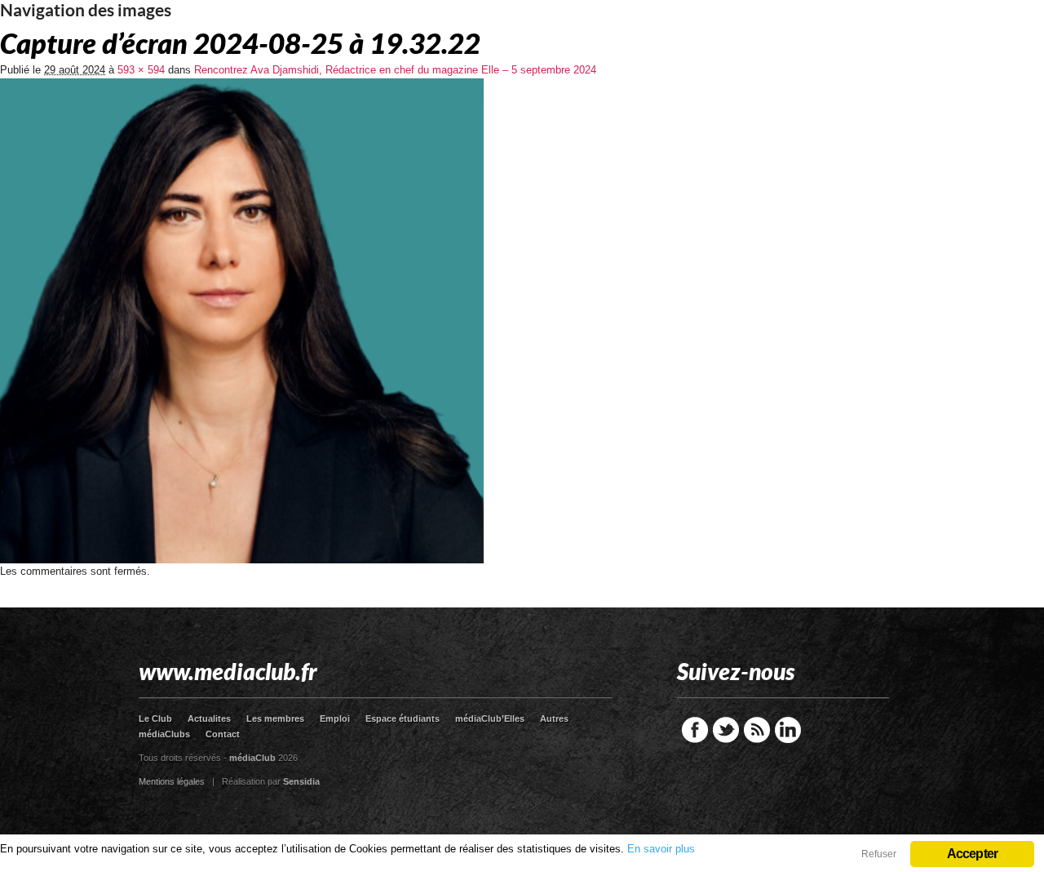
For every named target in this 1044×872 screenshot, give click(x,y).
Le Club (155, 718)
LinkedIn (788, 730)
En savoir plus (661, 849)
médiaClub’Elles (489, 718)
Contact (223, 734)
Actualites (209, 718)
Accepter (972, 854)
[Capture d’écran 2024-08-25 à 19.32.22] (242, 560)
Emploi (335, 718)
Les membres (275, 718)
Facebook (695, 730)
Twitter (726, 730)
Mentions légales (172, 781)
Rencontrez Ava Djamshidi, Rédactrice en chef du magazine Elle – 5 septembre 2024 (395, 70)
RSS (757, 730)
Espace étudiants (402, 718)
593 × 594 (141, 70)
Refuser (878, 854)
